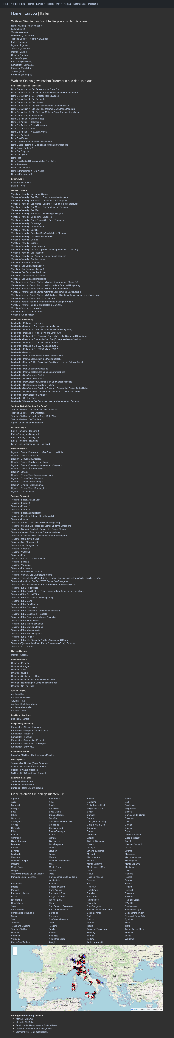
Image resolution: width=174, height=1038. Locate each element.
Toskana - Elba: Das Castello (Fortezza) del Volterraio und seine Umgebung (47, 591)
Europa (30, 13)
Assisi (14, 801)
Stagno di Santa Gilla (135, 916)
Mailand (91, 854)
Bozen (90, 811)
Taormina (15, 922)
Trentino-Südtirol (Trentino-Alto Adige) (29, 38)
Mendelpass (131, 860)
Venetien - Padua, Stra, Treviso (26, 262)
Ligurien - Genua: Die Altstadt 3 (26, 458)
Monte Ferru (55, 867)
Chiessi (14, 824)
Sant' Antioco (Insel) (58, 909)
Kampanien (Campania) (22, 64)
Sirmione (53, 916)
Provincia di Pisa (57, 893)
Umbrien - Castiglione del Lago (26, 676)
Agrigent (15, 798)
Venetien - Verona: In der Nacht (26, 308)
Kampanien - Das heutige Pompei (27, 740)
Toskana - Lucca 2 (20, 561)
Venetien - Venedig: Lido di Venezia (28, 246)
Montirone (130, 867)
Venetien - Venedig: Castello (25, 229)
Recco (14, 896)
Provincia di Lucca (20, 893)
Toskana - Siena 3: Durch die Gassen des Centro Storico (38, 529)
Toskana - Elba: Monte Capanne (26, 633)
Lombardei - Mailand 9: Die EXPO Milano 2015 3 (34, 349)
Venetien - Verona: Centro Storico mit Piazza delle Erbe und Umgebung (45, 285)
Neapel (14, 870)
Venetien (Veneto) (19, 32)
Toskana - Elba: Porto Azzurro (25, 620)
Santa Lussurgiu (133, 909)
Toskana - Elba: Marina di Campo (27, 623)
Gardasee (92, 834)
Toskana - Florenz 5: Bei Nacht (26, 512)
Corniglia (15, 827)
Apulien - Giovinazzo (21, 697)
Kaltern (90, 844)
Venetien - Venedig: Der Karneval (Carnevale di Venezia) (38, 255)
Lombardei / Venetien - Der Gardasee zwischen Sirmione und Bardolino (45, 401)
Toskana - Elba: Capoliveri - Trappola (29, 613)
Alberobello (54, 798)
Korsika (14, 847)
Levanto (15, 850)
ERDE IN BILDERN (13, 4)
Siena (14, 916)
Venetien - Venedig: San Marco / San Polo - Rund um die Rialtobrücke (45, 203)
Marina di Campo (19, 860)
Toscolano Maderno (20, 925)
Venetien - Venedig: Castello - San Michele (31, 236)
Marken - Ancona (19, 654)
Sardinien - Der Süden (22, 781)
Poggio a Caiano (57, 886)
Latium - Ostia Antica (21, 182)
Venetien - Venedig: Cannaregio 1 (27, 223)
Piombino (53, 883)
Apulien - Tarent (18, 710)
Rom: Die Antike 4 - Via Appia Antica (29, 131)
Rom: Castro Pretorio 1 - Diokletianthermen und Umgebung (39, 144)
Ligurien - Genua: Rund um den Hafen (29, 462)
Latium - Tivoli (18, 185)
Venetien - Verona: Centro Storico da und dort (33, 298)
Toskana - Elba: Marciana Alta (25, 630)
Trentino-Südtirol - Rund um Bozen (28, 412)
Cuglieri (129, 827)
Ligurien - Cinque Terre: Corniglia (27, 481)
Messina (15, 863)
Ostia (51, 873)
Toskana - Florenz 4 (20, 509)
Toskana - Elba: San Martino (24, 604)
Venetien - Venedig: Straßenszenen (28, 259)
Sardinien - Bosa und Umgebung (27, 787)
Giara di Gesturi (132, 837)
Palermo (129, 873)
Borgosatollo (131, 808)
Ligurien (53, 850)
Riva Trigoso (17, 903)
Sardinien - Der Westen (22, 784)
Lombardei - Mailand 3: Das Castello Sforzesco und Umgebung (41, 329)
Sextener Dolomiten (134, 912)
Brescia (128, 811)
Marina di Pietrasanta (59, 860)
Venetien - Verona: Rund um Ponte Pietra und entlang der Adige (42, 301)
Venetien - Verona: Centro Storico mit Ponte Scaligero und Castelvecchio (46, 291)
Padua (90, 873)
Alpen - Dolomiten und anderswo (27, 422)
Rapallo (91, 893)
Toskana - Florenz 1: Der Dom (25, 499)
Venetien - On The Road (23, 314)
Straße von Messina (58, 919)
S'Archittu (129, 903)
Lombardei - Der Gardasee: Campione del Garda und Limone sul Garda (45, 391)
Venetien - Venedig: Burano (24, 242)
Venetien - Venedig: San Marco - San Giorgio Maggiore (37, 213)
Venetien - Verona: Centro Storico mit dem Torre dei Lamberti (40, 288)
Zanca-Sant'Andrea (20, 942)
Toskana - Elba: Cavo (21, 600)
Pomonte (91, 886)
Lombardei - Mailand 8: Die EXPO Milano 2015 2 (34, 345)
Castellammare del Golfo (61, 821)
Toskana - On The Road (22, 646)
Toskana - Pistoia (19, 519)
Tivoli (127, 922)
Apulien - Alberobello (21, 707)
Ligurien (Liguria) (19, 45)
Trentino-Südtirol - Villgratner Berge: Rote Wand (34, 416)
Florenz (52, 834)
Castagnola (16, 821)
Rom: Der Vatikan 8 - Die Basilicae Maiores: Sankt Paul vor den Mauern (45, 112)
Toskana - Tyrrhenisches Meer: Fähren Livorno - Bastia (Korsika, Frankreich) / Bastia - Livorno (56, 577)
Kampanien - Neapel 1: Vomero (26, 727)
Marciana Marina (133, 857)
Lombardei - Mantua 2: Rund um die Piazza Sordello (36, 358)
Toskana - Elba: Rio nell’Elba (25, 594)
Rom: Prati (16, 157)
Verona (90, 935)
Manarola (15, 857)
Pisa (89, 883)
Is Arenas (15, 844)
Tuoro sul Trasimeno (97, 929)
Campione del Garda (135, 814)
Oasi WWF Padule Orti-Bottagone (27, 873)
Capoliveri (16, 818)
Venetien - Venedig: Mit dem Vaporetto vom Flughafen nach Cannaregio (45, 249)
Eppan (90, 831)
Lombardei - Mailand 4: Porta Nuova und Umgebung (36, 332)
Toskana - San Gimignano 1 (24, 542)
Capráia (53, 818)
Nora (89, 870)
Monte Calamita (94, 863)
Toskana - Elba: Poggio (22, 636)
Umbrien (15, 932)
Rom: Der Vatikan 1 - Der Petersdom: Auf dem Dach (36, 89)
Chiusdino (54, 824)
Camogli (91, 814)
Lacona (52, 847)
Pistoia (128, 883)
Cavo (127, 821)
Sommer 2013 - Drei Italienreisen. (31, 1031)
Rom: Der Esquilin (20, 151)
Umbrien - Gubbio (19, 672)
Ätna (51, 801)
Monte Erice (17, 867)
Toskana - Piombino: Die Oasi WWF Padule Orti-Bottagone (39, 581)
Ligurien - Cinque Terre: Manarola (27, 484)
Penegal (91, 880)
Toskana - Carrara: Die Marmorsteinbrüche (31, 574)
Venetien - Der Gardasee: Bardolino (28, 272)
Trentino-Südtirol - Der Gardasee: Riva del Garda (34, 409)
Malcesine (130, 854)
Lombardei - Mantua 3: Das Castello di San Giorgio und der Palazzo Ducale (47, 362)
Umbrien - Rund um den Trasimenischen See (33, 679)
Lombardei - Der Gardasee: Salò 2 (27, 378)
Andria (128, 798)
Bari (127, 801)
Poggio (14, 886)
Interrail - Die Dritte (24, 1022)
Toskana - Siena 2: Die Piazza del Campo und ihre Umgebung (41, 525)
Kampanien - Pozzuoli (21, 736)
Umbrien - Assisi (19, 669)
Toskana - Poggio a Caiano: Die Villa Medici (32, 516)
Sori (89, 916)
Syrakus (129, 919)
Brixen (14, 814)
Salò (13, 906)
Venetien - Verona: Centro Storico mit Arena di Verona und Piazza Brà (44, 282)
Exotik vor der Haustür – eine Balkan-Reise (36, 1025)
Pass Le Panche (95, 876)
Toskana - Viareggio (21, 564)
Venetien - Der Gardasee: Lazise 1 (27, 265)
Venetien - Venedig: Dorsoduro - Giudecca (31, 216)
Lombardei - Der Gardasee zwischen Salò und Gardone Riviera (41, 381)
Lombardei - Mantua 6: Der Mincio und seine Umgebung (38, 371)
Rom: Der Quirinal (20, 154)
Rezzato (129, 896)
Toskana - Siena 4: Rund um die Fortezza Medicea (35, 532)
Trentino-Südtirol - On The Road (26, 419)
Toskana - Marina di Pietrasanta (26, 571)
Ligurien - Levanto (20, 471)
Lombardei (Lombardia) (22, 35)
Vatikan (52, 932)
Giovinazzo (54, 841)
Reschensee (93, 896)
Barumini (15, 805)
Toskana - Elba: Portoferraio (24, 587)
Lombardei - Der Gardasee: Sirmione (29, 394)
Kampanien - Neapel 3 (22, 733)
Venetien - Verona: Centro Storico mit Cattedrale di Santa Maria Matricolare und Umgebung (55, 295)
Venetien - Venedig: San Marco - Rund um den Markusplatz (39, 197)
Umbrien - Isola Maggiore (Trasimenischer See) (34, 682)
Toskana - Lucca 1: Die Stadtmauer (28, 558)
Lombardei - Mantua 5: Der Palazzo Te (29, 368)
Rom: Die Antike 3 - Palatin (24, 128)
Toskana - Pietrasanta (21, 568)
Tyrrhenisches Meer (134, 929)
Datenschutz (79, 3)
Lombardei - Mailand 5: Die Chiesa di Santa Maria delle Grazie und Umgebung (49, 336)
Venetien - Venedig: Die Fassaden (27, 252)
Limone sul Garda (95, 850)
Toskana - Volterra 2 (20, 551)
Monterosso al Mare (96, 867)
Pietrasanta (16, 883)
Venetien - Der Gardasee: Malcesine (28, 278)
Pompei (128, 886)
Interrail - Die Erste (24, 1018)
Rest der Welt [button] (53, 3)
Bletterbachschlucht (96, 805)
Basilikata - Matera (20, 718)
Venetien (129, 932)
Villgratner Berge (57, 938)
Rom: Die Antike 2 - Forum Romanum (29, 125)
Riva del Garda (132, 899)
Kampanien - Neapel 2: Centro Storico (29, 730)
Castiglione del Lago (97, 821)
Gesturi (90, 837)
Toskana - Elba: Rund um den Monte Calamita (33, 617)
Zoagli (52, 942)
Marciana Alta (93, 857)
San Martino (131, 906)
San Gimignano (94, 906)
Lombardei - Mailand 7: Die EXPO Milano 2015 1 (34, 342)
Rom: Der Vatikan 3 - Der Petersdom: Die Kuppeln (35, 95)
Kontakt (67, 3)
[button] (88, 996)
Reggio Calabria (57, 896)
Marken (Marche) (19, 51)
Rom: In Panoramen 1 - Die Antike (27, 170)
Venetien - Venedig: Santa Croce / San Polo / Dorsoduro (38, 220)
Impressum (93, 3)
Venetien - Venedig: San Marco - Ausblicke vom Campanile (39, 200)
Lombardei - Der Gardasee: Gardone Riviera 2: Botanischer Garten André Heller (49, 388)
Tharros (90, 922)
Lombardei (16, 854)
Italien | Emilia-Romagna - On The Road (30, 443)
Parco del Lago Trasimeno (24, 876)
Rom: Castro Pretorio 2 (22, 148)
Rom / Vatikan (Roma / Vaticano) (26, 25)
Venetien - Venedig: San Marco (26, 210)
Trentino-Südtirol (19, 929)
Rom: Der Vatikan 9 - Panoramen (27, 115)
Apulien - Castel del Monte (24, 704)
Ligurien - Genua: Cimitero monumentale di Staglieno (36, 465)
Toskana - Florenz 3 (20, 506)
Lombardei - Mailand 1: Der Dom (27, 322)
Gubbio (128, 841)
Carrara (90, 818)
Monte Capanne (132, 863)
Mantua (52, 857)
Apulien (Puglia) (19, 58)
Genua (52, 837)
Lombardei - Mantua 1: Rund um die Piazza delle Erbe (37, 355)
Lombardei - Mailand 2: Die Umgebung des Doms (35, 326)
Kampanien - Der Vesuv (22, 746)
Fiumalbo (15, 834)
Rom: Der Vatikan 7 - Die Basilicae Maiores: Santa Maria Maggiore (43, 108)
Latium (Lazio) (18, 28)
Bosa (13, 811)
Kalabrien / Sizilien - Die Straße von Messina (32, 754)
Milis (51, 863)
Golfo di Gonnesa (95, 841)
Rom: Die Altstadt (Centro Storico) (27, 118)
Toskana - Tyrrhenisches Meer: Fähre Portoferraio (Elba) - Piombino (43, 643)
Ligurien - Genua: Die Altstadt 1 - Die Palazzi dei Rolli (37, 452)
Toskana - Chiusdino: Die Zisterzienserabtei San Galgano (39, 535)
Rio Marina (16, 899)
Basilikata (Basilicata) (21, 61)
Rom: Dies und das (20, 167)
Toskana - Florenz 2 (20, 502)
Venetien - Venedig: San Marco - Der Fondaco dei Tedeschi (39, 207)
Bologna (15, 808)
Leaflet (136, 1009)
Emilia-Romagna (19, 41)
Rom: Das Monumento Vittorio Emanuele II (31, 141)
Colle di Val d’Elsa (96, 824)
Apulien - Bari (17, 694)
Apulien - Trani (18, 700)
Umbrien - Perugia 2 (21, 666)
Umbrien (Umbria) (19, 55)
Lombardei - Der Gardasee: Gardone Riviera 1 (33, 384)
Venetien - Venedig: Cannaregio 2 (27, 226)
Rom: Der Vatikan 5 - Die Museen (27, 102)
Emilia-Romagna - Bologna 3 (25, 437)
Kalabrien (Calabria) (21, 68)
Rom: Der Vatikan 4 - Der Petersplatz (29, 99)
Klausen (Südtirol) (133, 844)
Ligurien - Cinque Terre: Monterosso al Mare (32, 475)
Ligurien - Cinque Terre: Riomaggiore (29, 488)
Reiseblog (28, 1015)
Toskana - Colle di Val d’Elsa (25, 538)
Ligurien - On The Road (22, 491)
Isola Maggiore (56, 844)
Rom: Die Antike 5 (20, 134)
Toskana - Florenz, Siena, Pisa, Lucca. (34, 1028)
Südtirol (90, 919)
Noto (127, 870)
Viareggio (16, 938)
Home (31, 3)
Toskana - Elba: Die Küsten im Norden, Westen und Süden (39, 639)
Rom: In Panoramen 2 (21, 174)
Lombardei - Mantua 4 (21, 365)
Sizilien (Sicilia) (18, 71)
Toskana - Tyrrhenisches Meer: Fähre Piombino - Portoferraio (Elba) (43, 584)
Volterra (90, 938)
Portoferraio (92, 889)
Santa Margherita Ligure (22, 912)
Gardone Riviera (133, 834)
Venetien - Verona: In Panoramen (27, 311)
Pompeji (15, 889)
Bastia (52, 805)
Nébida (52, 870)
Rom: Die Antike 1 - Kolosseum (26, 121)
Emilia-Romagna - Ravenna (24, 440)
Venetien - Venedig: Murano (24, 239)
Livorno (128, 850)
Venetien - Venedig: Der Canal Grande (29, 193)
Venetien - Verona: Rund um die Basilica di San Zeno (37, 304)
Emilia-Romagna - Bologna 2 (25, 434)
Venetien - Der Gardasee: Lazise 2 (27, 269)
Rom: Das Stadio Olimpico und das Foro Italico (33, 161)
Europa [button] (39, 3)
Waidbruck (130, 938)
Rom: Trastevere (19, 164)
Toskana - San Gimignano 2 (24, 545)
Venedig (91, 932)
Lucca (52, 854)
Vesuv (128, 935)
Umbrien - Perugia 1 (21, 663)
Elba (13, 831)
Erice (127, 831)
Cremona (91, 827)
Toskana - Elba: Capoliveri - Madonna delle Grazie (35, 610)
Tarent (52, 922)
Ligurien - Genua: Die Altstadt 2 (26, 455)
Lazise (128, 847)
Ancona (90, 798)
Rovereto (91, 903)
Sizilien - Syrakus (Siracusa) (24, 769)
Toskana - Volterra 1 (20, 548)
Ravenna (129, 893)
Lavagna (91, 847)
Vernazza (53, 935)
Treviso (52, 929)
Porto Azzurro (55, 889)
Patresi (128, 876)
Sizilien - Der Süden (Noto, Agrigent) (28, 773)
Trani (127, 925)
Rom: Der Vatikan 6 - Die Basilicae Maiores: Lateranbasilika (40, 105)
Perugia (129, 880)
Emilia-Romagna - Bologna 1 (25, 430)
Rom (51, 903)
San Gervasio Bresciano (61, 906)
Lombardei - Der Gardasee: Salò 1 (27, 375)
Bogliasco (130, 805)
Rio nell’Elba (55, 899)
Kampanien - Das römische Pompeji (28, 743)
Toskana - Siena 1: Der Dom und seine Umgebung (35, 522)
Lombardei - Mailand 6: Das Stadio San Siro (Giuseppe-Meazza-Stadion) (46, 339)
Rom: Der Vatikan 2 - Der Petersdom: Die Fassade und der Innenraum (44, 92)
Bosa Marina (55, 811)
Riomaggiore (93, 899)
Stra (13, 919)
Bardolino (91, 801)
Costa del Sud (56, 827)
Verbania (15, 935)
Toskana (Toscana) (20, 48)
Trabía (90, 925)
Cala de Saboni (56, 814)
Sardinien (53, 912)
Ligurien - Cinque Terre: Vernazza (27, 478)
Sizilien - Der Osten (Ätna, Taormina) (28, 766)
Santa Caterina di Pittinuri (99, 909)
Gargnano (16, 837)
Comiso (128, 824)
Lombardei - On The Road (23, 398)
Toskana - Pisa (18, 555)
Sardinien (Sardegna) (21, 74)
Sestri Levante (94, 912)
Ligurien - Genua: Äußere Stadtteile (28, 468)
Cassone (129, 818)
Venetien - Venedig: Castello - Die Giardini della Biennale (38, 233)
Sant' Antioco (17, 909)
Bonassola (54, 808)
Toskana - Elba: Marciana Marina (27, 626)
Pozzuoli (129, 889)
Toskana (53, 925)
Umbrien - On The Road (22, 685)
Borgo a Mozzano (95, 808)
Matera (90, 860)
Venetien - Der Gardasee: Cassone (28, 275)
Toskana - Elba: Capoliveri (24, 607)
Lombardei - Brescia (21, 352)
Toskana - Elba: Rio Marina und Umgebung (32, 597)
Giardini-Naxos (18, 841)
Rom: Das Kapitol (19, 138)
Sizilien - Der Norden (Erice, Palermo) (29, 763)
